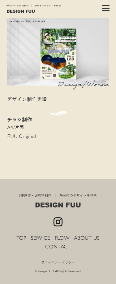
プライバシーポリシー (58, 262)
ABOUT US (87, 238)
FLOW (62, 238)
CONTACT (58, 246)
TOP (21, 238)
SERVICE (40, 238)
